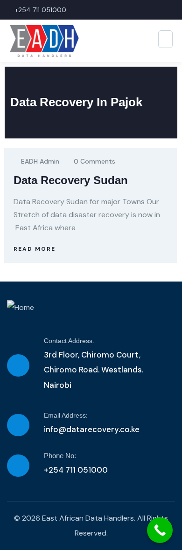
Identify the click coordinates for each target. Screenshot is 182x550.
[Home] (20, 307)
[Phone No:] (18, 465)
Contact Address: (69, 340)
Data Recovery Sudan (71, 180)
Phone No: (60, 456)
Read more (35, 249)
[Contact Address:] (18, 365)
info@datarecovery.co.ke (92, 429)
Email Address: (66, 415)
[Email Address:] (18, 425)
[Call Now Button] (160, 530)
